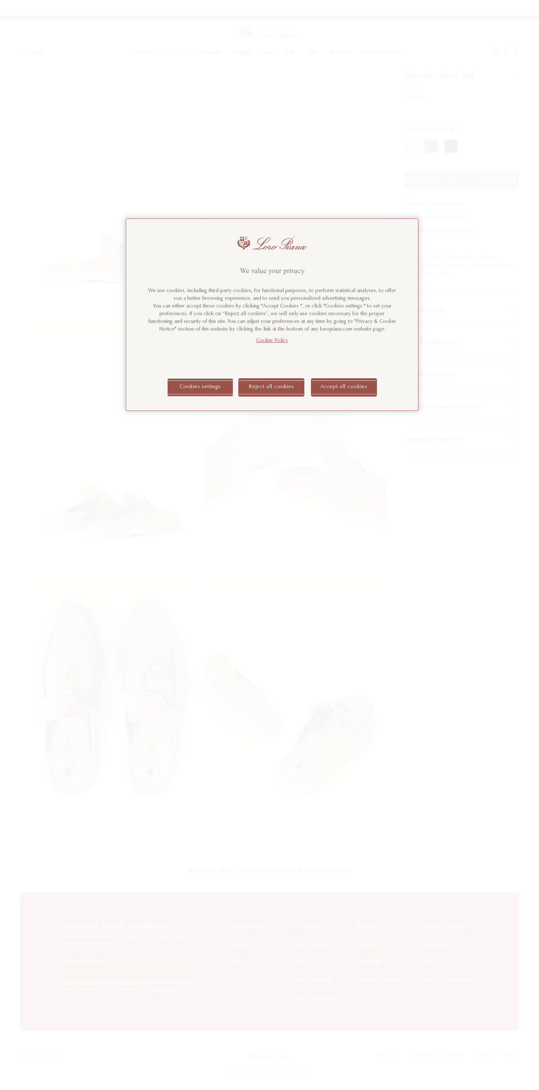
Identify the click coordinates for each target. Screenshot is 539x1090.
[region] (272, 314)
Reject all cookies (271, 387)
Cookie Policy (272, 340)
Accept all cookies (343, 387)
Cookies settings (200, 387)
